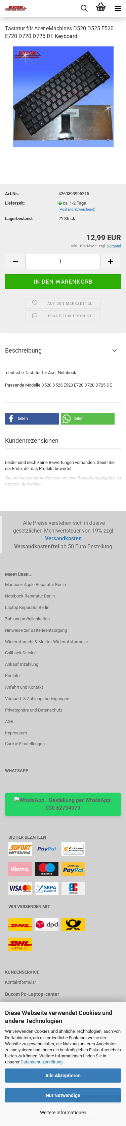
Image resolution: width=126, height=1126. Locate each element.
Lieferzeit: (15, 203)
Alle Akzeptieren (63, 1075)
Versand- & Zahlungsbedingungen (37, 698)
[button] (32, 419)
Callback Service (21, 652)
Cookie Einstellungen (25, 743)
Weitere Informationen (63, 1112)
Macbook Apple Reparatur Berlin (35, 584)
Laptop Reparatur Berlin (27, 607)
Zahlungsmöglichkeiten (27, 618)
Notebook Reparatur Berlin (30, 595)
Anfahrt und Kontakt (24, 687)
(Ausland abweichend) (76, 209)
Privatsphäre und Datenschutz (33, 710)
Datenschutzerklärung (41, 1061)
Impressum (16, 732)
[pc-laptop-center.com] (13, 8)
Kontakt (12, 675)
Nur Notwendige (63, 1095)
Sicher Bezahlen (27, 837)
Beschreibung (23, 350)
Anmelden (30, 483)
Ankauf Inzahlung (21, 664)
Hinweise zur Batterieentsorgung (36, 630)
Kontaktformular (20, 982)
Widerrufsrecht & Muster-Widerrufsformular (46, 641)
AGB (9, 721)
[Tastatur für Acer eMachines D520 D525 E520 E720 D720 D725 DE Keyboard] (63, 96)
